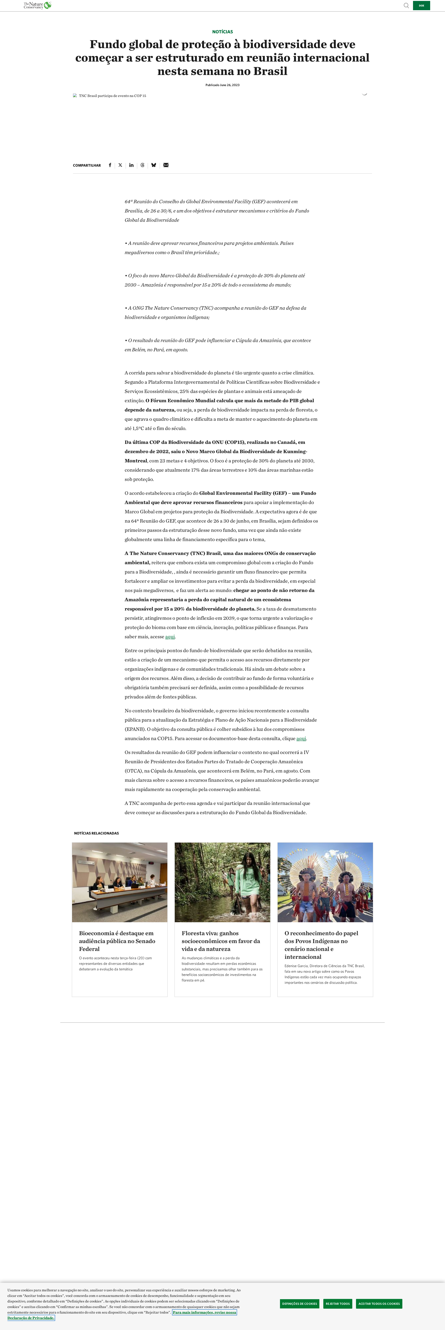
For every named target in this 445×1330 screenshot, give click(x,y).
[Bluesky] (153, 166)
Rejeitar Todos (338, 1303)
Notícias (222, 31)
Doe (421, 5)
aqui (170, 636)
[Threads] (142, 166)
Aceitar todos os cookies (379, 1303)
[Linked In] (131, 166)
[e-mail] (166, 166)
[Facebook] (110, 166)
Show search (406, 5)
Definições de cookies (299, 1303)
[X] (120, 166)
